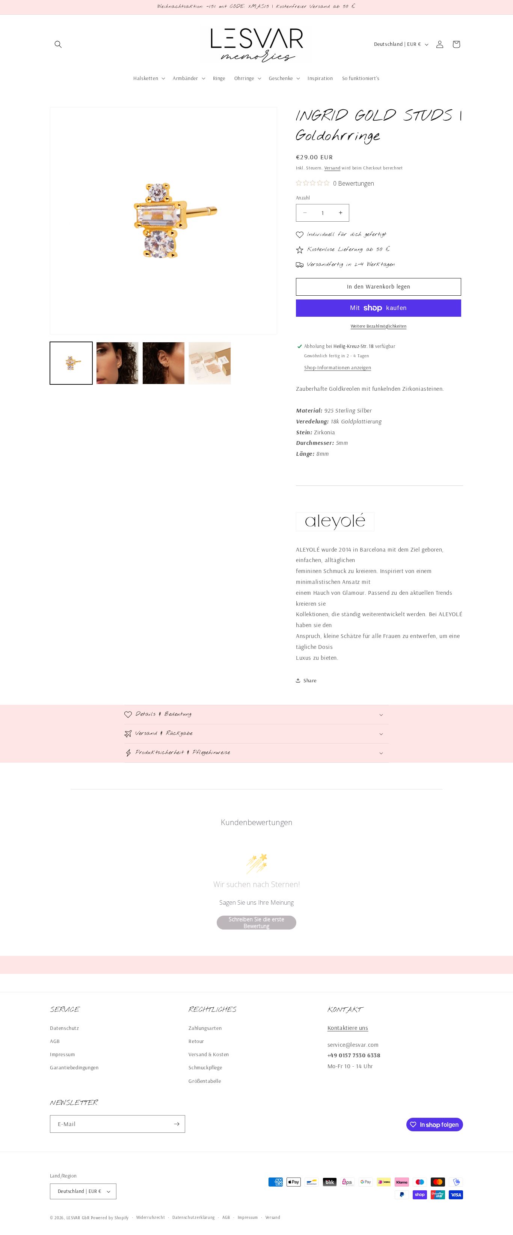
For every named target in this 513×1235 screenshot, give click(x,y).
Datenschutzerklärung (193, 1217)
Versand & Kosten (209, 1054)
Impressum (62, 1054)
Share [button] (310, 680)
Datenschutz (64, 1028)
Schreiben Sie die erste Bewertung (256, 923)
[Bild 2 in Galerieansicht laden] (117, 363)
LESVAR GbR (78, 1217)
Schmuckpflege (205, 1067)
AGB (55, 1041)
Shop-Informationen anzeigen (337, 367)
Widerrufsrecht (150, 1217)
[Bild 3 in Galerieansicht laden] (163, 363)
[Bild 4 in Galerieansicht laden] (210, 363)
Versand (332, 168)
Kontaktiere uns (347, 1027)
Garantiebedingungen (74, 1067)
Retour (196, 1041)
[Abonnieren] (176, 1124)
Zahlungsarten (205, 1028)
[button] (58, 44)
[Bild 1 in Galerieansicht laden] (71, 363)
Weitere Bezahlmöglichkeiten (379, 326)
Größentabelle (205, 1081)
